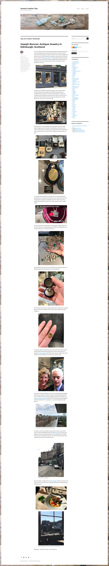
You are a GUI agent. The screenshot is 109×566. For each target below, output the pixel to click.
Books (73, 65)
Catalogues (74, 68)
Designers (74, 73)
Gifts (73, 77)
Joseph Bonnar (47, 57)
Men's (73, 89)
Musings (74, 91)
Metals (73, 90)
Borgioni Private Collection (80, 130)
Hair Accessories (75, 79)
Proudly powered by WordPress (34, 561)
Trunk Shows (74, 115)
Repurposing (74, 99)
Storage (73, 109)
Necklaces (22, 58)
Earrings (74, 74)
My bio (82, 8)
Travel (28, 58)
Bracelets (74, 66)
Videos (73, 116)
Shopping (74, 106)
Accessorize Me (75, 61)
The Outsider (54, 480)
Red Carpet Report (75, 98)
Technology (74, 111)
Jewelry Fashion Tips (29, 8)
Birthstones (74, 64)
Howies (57, 432)
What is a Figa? (78, 128)
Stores (73, 110)
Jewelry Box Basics (75, 86)
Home (78, 8)
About (87, 8)
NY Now (73, 93)
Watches (74, 117)
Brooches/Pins (75, 67)
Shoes (73, 105)
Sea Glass (74, 104)
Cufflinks (74, 72)
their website (43, 353)
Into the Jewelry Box (76, 84)
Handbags (74, 80)
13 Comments (22, 71)
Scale (73, 103)
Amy (21, 54)
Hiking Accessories (75, 81)
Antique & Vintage (23, 57)
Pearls (73, 96)
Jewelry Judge (74, 87)
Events (73, 75)
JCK (73, 85)
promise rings (75, 125)
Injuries (73, 83)
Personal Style (75, 97)
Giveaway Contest (75, 78)
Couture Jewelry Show (76, 71)
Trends (73, 114)
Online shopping (75, 95)
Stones (73, 108)
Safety (73, 102)
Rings (26, 58)
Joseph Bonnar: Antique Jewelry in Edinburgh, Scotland (41, 45)
